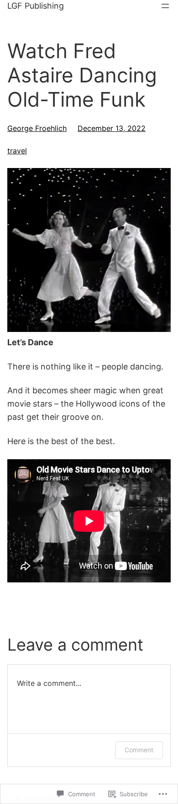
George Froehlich (37, 128)
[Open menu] (165, 5)
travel (17, 150)
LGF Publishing (35, 6)
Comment (139, 750)
